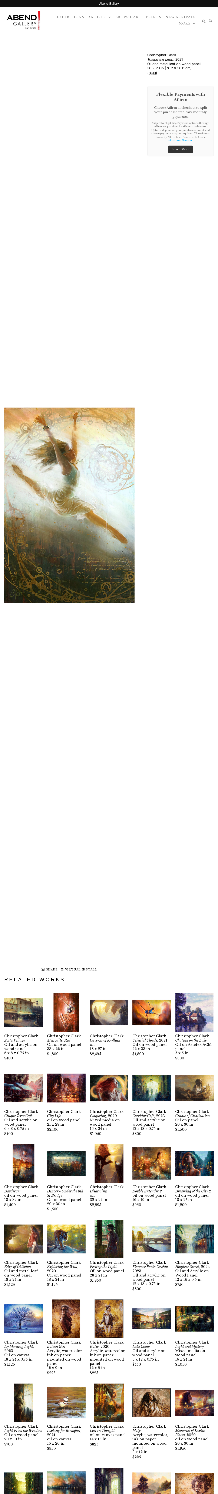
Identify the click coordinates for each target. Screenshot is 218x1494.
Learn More (180, 149)
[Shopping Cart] (210, 20)
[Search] (203, 21)
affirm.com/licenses (180, 140)
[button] (99, 17)
